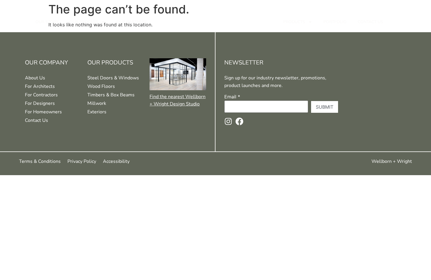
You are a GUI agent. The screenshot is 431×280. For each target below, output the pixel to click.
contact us (370, 22)
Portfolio (335, 22)
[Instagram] (228, 121)
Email (232, 96)
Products (294, 22)
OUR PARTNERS (131, 22)
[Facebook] (239, 121)
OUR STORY (46, 22)
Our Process (83, 22)
